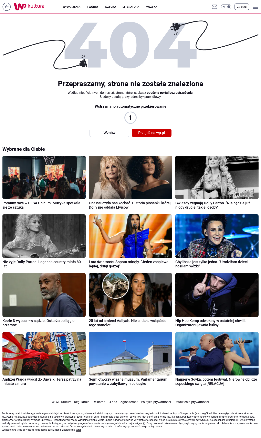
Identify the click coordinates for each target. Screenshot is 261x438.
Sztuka (110, 6)
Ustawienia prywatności (191, 402)
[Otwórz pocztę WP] (214, 6)
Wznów (109, 133)
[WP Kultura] (38, 6)
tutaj (78, 429)
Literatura (131, 6)
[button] (226, 6)
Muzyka (151, 6)
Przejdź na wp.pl (151, 133)
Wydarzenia (71, 6)
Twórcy (93, 6)
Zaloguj (242, 6)
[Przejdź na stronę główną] (6, 10)
